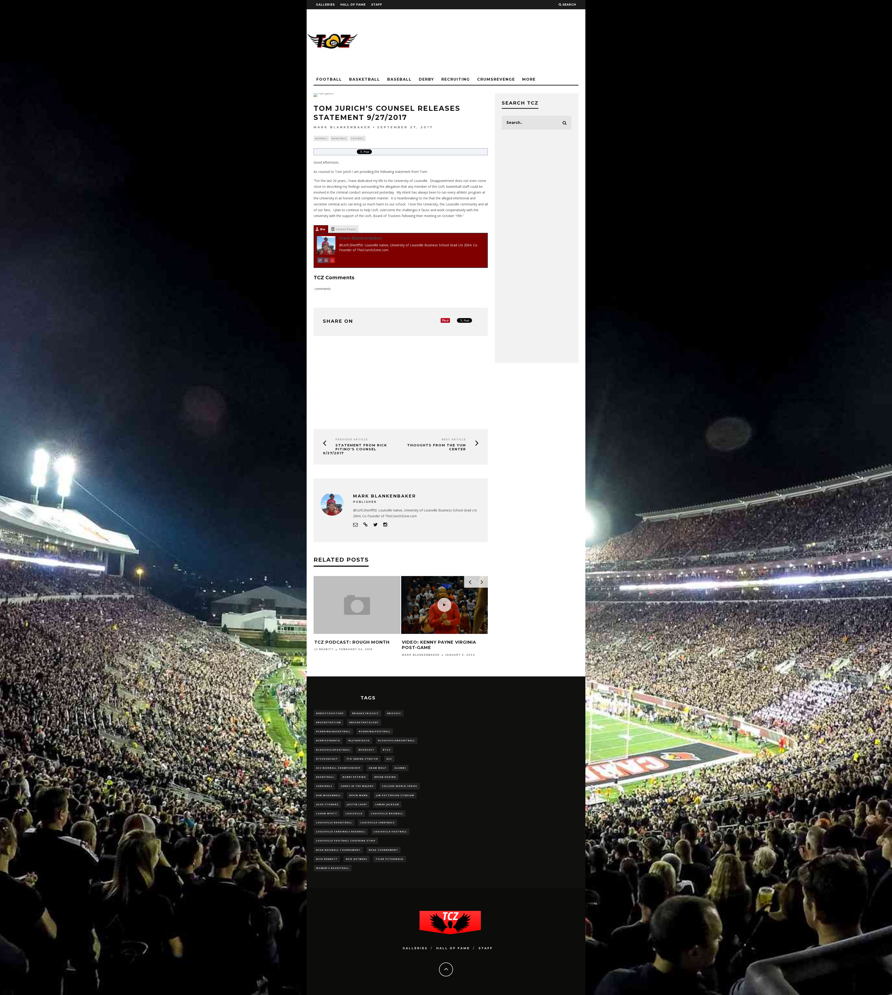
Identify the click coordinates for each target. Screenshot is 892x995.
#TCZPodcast (327, 758)
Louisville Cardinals (378, 822)
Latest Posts (346, 229)
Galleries (325, 4)
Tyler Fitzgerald (389, 858)
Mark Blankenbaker (342, 127)
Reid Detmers (356, 858)
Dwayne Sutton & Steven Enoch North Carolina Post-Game (353, 647)
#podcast (366, 749)
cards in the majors (357, 785)
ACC (389, 758)
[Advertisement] (500, 41)
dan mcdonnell (328, 795)
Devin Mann (358, 795)
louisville (354, 813)
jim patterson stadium (395, 795)
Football (329, 79)
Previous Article (351, 439)
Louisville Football (390, 831)
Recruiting (455, 79)
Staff (376, 4)
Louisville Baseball (387, 813)
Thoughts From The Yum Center (436, 447)
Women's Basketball (332, 868)
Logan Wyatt (326, 813)
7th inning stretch (362, 758)
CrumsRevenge (496, 79)
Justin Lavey (357, 804)
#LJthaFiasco (359, 740)
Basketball (364, 79)
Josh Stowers (327, 804)
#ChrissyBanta (328, 740)
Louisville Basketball (334, 822)
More (529, 79)
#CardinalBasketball (333, 731)
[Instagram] (326, 261)
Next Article (454, 439)
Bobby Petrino (354, 776)
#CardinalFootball (374, 731)
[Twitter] (320, 261)
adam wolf (377, 767)
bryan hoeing (385, 776)
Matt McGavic (415, 654)
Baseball (399, 79)
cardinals (324, 785)
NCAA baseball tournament (338, 849)
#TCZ (387, 749)
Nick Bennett (327, 858)
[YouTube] (332, 261)
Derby (426, 79)
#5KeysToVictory (330, 713)
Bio (322, 229)
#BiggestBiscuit (365, 713)
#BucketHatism (328, 722)
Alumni (400, 767)
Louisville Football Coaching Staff (346, 840)
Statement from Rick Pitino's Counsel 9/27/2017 (355, 449)
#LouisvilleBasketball (396, 740)
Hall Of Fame (353, 4)
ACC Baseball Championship (338, 767)
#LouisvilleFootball (333, 749)
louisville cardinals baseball (340, 831)
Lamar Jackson (387, 804)
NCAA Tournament (383, 849)
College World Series (399, 785)
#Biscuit (394, 713)
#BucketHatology (364, 722)
